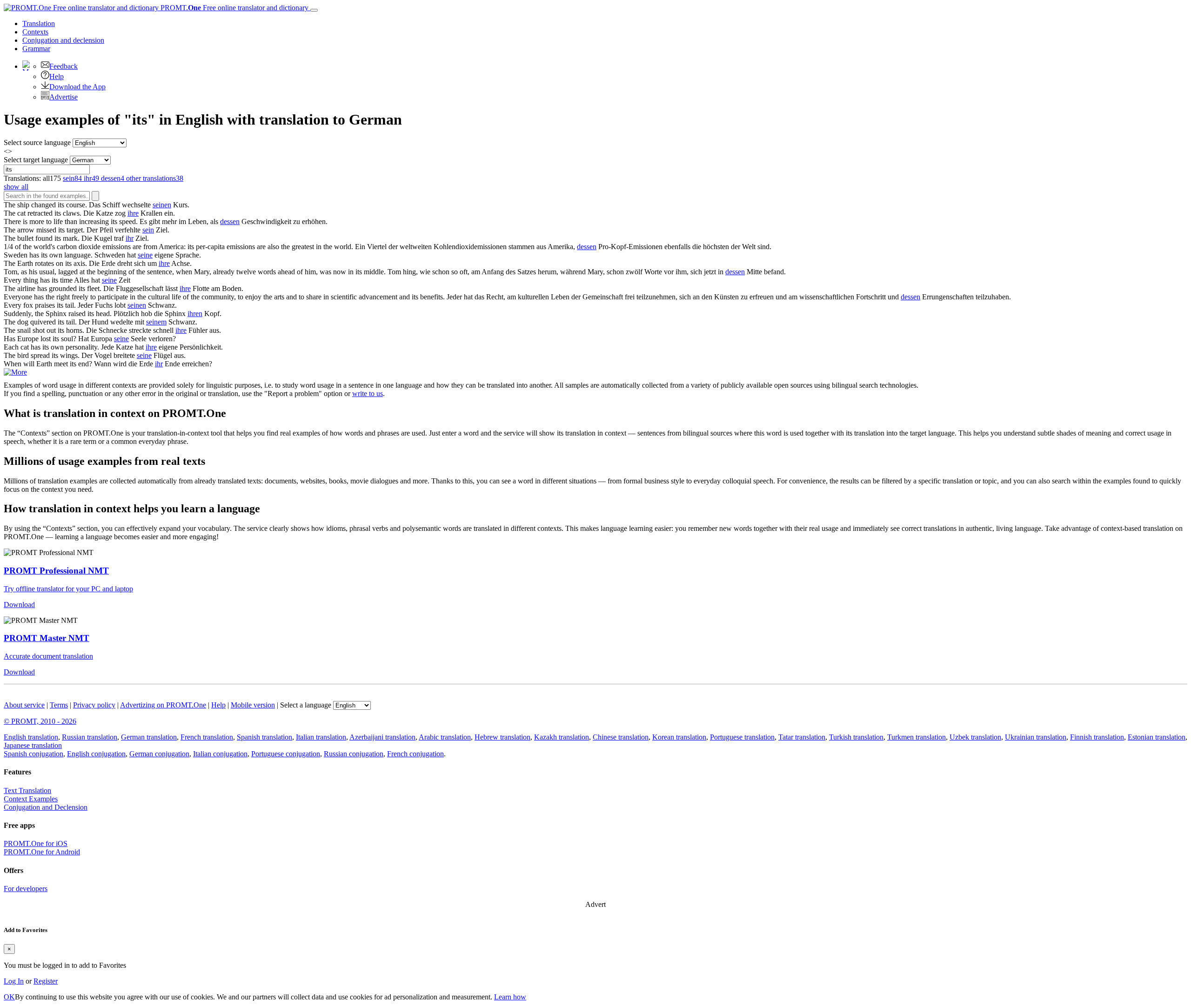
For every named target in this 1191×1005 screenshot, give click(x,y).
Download (19, 604)
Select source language (37, 142)
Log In (14, 981)
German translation (149, 737)
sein (148, 230)
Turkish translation (856, 737)
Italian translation (321, 737)
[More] (15, 372)
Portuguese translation (742, 737)
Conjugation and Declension (45, 807)
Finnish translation (1097, 737)
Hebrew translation (502, 737)
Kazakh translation (561, 737)
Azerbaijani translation (382, 737)
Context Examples (31, 799)
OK (9, 997)
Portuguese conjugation (285, 754)
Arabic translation (445, 737)
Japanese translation (33, 745)
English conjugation (96, 754)
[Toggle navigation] (314, 10)
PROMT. (233, 8)
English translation (31, 737)
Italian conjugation (220, 754)
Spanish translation (264, 737)
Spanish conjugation (33, 754)
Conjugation (63, 40)
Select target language (36, 160)
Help (56, 76)
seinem (156, 322)
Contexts (35, 32)
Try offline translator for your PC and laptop (68, 589)
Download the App (77, 87)
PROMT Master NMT (46, 638)
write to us (367, 393)
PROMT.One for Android (42, 852)
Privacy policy (94, 705)
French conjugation (415, 754)
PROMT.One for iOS (35, 843)
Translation (38, 23)
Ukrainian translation (1035, 737)
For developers (25, 889)
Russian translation (89, 737)
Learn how (510, 997)
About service (24, 705)
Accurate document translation (48, 656)
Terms (59, 705)
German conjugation (159, 754)
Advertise (63, 97)
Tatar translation (801, 737)
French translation (207, 737)
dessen (230, 221)
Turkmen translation (916, 737)
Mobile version (253, 705)
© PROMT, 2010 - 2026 (40, 721)
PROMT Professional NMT (56, 570)
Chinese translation (621, 737)
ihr (130, 238)
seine (145, 255)
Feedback (63, 66)
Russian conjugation (353, 754)
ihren (194, 313)
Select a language (305, 705)
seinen (162, 205)
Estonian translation (1156, 737)
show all (16, 187)
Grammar (36, 49)
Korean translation (679, 737)
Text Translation (27, 790)
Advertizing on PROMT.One (163, 705)
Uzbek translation (975, 737)
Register (45, 981)
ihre (133, 213)
